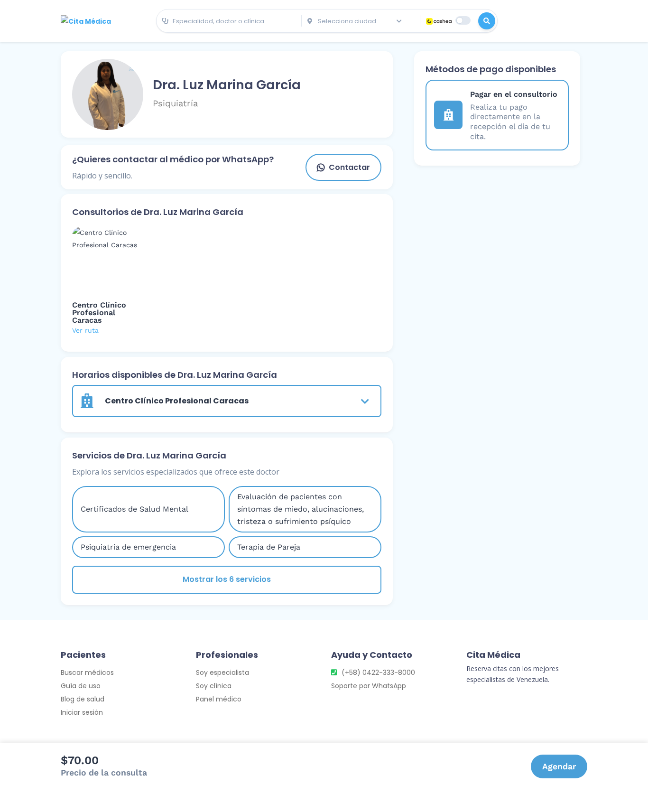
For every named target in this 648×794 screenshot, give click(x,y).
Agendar (559, 766)
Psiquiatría (175, 103)
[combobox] (229, 21)
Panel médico (218, 699)
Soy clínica (213, 686)
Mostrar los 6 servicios (227, 579)
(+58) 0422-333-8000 (378, 672)
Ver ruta (85, 330)
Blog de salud (82, 699)
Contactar (349, 167)
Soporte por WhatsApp (368, 686)
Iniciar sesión (82, 712)
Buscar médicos (87, 672)
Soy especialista (222, 672)
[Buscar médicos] (486, 20)
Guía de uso (81, 686)
